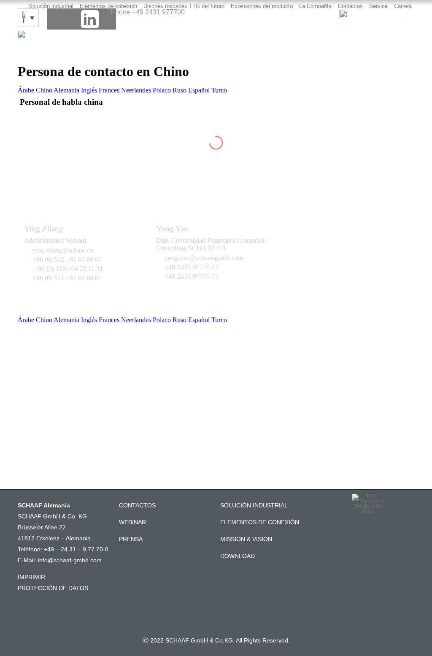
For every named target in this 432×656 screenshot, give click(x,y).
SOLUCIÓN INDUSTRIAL (254, 505)
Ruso (179, 90)
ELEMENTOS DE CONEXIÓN (259, 522)
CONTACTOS (137, 505)
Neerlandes (136, 90)
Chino (44, 90)
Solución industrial (51, 6)
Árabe (26, 90)
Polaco (162, 90)
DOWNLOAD (237, 556)
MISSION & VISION (246, 539)
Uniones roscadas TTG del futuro (183, 6)
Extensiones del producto (262, 6)
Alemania (66, 90)
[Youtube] (73, 19)
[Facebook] (57, 19)
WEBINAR (132, 522)
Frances (109, 90)
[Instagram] (105, 19)
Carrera (403, 6)
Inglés (89, 90)
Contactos (350, 6)
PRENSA (131, 539)
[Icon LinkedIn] (89, 19)
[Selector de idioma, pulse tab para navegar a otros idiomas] (28, 17)
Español (199, 90)
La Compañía (315, 6)
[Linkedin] (367, 537)
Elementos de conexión (108, 6)
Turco (219, 90)
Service (378, 6)
